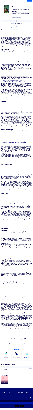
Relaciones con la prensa (20, 392)
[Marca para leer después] (14, 27)
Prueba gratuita (16, 349)
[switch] (16, 21)
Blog (9, 392)
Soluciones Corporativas (28, 397)
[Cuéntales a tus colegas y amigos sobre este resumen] (19, 27)
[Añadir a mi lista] (16, 27)
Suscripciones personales (28, 392)
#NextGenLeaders (27, 357)
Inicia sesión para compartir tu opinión (6, 368)
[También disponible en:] (21, 27)
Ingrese (13, 23)
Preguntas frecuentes (3, 396)
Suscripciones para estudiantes (27, 394)
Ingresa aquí (18, 361)
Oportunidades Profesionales (4, 395)
